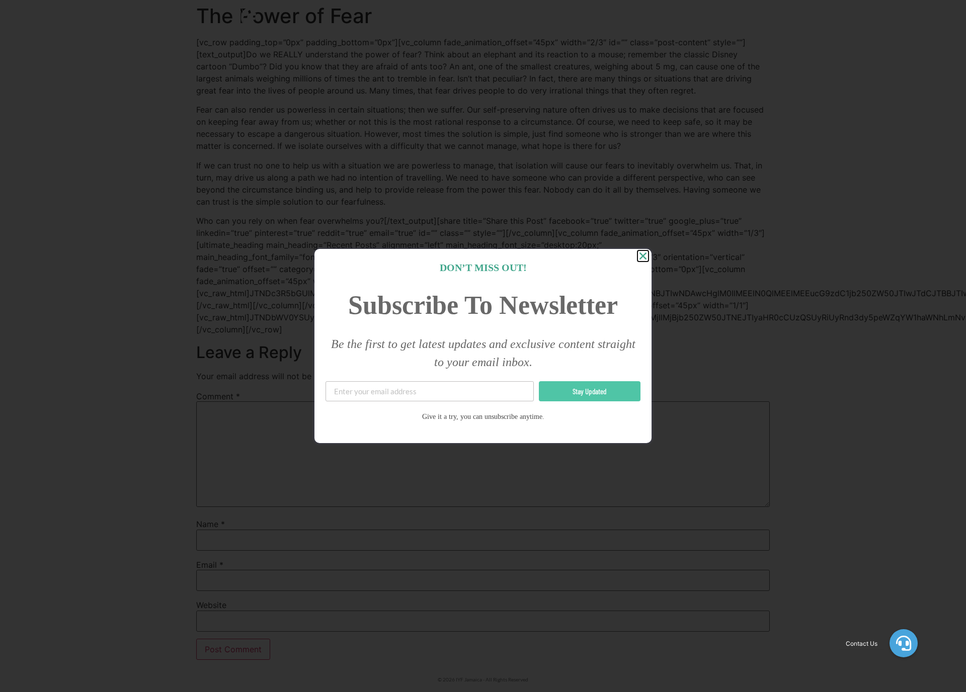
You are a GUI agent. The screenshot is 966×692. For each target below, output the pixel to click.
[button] (904, 643)
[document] (483, 346)
